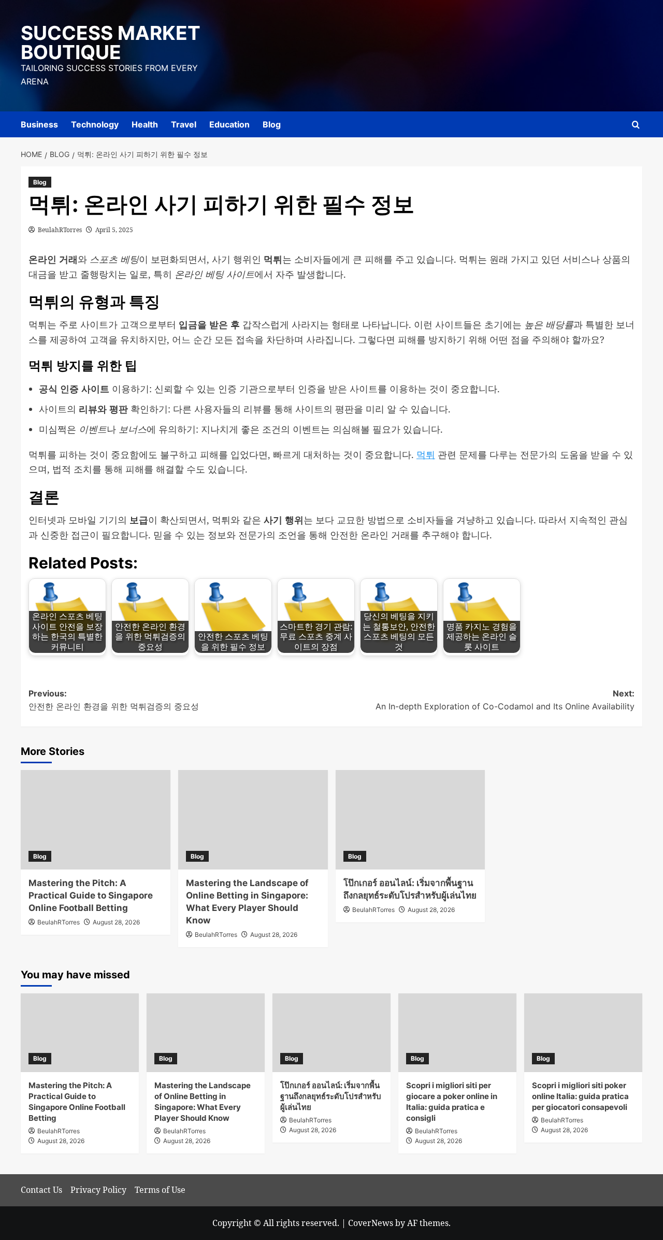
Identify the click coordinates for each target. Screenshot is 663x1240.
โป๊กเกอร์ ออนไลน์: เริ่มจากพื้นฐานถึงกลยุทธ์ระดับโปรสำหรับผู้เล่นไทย (330, 1096)
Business (39, 124)
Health (145, 124)
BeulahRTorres (60, 229)
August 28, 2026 (116, 922)
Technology (95, 124)
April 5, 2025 (114, 229)
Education (229, 124)
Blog (272, 124)
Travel (183, 124)
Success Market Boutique (110, 42)
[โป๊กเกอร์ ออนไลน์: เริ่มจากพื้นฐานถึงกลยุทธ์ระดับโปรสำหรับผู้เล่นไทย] (410, 820)
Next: (505, 700)
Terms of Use (160, 1189)
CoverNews (370, 1223)
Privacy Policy (98, 1189)
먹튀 (425, 454)
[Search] (635, 125)
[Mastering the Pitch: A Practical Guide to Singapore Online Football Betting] (95, 820)
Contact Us (41, 1189)
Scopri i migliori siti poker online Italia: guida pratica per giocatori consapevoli (580, 1096)
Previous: (113, 700)
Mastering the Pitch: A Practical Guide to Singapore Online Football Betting (90, 895)
